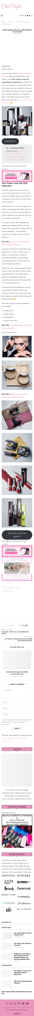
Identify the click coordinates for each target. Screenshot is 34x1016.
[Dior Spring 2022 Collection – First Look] (7, 946)
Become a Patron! (9, 813)
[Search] (32, 15)
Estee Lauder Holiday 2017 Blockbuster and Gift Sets (17, 992)
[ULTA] (9, 881)
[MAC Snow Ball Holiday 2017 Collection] (7, 983)
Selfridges (9, 157)
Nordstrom (10, 154)
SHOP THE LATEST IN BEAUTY (17, 535)
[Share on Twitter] (23, 625)
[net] (24, 909)
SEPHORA (21, 151)
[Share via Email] (26, 625)
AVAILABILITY (10, 141)
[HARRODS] (9, 888)
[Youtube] (27, 15)
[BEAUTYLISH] (9, 894)
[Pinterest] (25, 15)
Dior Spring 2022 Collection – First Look (23, 944)
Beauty (10, 21)
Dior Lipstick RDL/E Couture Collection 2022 (22, 934)
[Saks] (24, 902)
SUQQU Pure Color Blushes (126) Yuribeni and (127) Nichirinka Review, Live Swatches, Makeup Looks (22, 956)
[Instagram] (23, 15)
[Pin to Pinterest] (25, 625)
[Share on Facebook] (21, 625)
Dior (18, 587)
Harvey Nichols (19, 160)
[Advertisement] (17, 49)
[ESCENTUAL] (24, 888)
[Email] (29, 15)
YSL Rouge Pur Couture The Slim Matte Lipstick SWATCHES (22, 972)
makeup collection (8, 591)
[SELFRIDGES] (24, 881)
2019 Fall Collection (8, 587)
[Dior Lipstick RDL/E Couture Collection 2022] (17, 660)
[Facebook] (6, 1003)
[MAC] (24, 896)
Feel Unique (19, 157)
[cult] (9, 909)
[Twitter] (21, 15)
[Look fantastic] (9, 902)
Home (3, 21)
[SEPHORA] (23, 875)
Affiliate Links (6, 66)
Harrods (18, 154)
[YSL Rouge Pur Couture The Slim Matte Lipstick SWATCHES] (7, 973)
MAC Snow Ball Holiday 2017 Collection (23, 982)
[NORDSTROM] (8, 875)
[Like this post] (19, 625)
